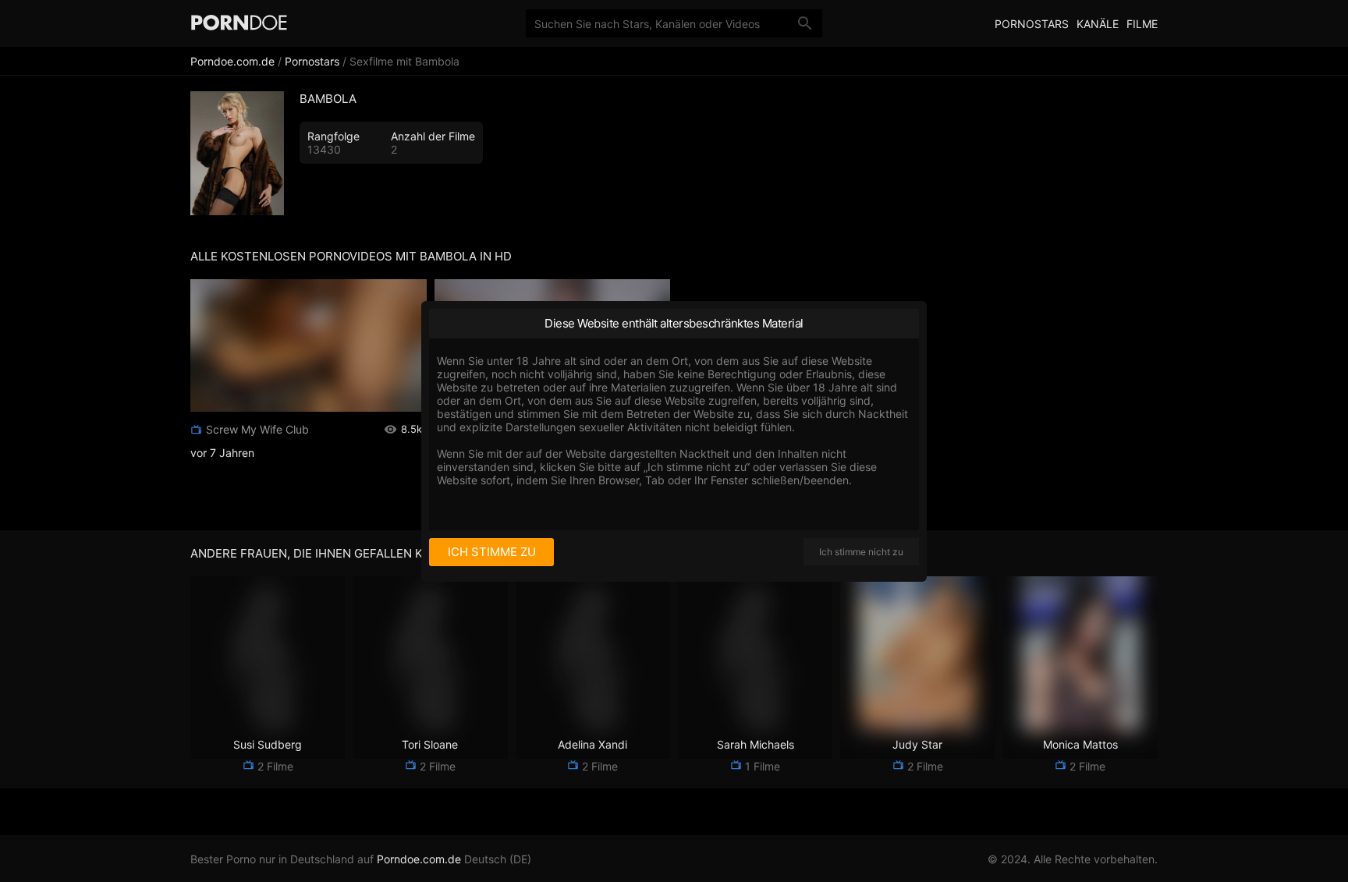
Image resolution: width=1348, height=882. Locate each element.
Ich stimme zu (492, 551)
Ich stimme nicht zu (861, 552)
